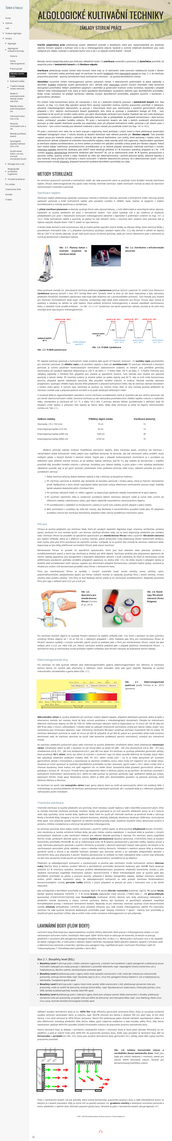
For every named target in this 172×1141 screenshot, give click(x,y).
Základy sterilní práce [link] (17, 74)
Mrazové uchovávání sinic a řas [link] (18, 126)
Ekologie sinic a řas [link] (16, 164)
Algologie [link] (12, 43)
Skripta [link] (8, 38)
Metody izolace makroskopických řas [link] (17, 109)
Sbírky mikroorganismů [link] (17, 62)
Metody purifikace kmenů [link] (18, 135)
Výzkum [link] (8, 23)
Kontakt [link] (8, 194)
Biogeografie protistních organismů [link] (13, 171)
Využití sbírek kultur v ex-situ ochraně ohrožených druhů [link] (18, 155)
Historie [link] (13, 56)
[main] (101, 19)
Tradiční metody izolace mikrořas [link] (17, 87)
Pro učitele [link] (10, 184)
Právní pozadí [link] (16, 68)
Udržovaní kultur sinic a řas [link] (17, 117)
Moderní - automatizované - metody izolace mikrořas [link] (18, 97)
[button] (169, 3)
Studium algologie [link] (13, 33)
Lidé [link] (7, 28)
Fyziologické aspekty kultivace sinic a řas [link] (17, 144)
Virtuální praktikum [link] (16, 179)
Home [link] (8, 18)
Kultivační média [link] (17, 81)
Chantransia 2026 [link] (13, 189)
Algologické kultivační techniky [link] (16, 49)
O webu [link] (8, 199)
